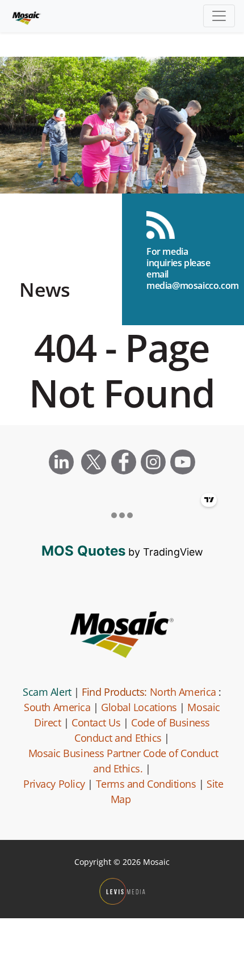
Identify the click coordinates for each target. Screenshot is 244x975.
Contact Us (96, 722)
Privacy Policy (54, 784)
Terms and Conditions (146, 784)
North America (183, 692)
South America (57, 707)
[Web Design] (122, 891)
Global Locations (139, 707)
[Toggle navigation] (219, 16)
